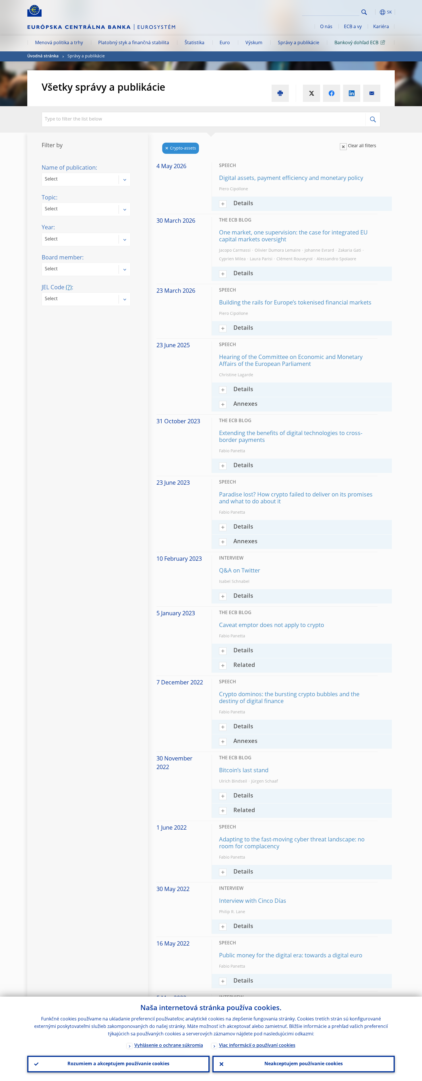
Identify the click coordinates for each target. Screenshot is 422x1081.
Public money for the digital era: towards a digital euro (290, 956)
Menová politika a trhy (59, 43)
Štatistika (194, 43)
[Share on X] (311, 93)
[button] (375, 12)
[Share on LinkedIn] (351, 93)
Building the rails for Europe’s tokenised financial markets (295, 303)
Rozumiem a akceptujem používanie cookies (118, 1064)
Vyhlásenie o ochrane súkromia (168, 1045)
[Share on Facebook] (331, 93)
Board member (62, 258)
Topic (49, 198)
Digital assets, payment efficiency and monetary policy (291, 178)
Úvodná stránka (43, 56)
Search (364, 12)
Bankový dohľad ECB (356, 43)
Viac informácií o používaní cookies (257, 1045)
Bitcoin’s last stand (243, 771)
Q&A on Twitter (239, 571)
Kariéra (381, 27)
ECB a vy (353, 27)
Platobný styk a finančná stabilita (133, 43)
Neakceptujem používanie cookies (303, 1064)
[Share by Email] (371, 93)
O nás (326, 27)
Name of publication (69, 168)
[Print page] (280, 93)
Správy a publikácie (298, 43)
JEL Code (57, 288)
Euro (225, 43)
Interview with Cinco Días (252, 901)
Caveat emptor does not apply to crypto (272, 625)
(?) (69, 288)
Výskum (253, 43)
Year (47, 228)
